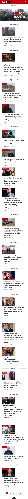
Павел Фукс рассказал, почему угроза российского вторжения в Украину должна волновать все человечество (13, 231)
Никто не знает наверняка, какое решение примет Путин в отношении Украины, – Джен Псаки (14, 284)
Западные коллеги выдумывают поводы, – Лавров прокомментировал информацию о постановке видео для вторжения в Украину (13, 338)
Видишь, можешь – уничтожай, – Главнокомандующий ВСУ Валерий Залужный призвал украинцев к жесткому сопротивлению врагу (14, 68)
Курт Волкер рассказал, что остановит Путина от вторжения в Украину (13, 359)
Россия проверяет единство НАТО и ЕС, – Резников (13, 457)
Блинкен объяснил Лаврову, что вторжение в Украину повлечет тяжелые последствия (13, 384)
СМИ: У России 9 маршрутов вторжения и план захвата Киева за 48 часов (14, 142)
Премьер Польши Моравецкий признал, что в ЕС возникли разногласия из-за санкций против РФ (14, 438)
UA (23, 1)
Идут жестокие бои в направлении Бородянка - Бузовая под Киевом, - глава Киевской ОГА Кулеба (20, 15)
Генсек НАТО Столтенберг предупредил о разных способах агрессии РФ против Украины (13, 180)
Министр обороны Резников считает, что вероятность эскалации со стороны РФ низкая (14, 310)
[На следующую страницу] (20, 493)
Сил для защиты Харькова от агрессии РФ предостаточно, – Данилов (14, 161)
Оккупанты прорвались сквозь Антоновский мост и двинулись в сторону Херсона (13, 96)
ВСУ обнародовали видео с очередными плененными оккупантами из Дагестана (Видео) (13, 117)
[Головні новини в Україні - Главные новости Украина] (6, 2)
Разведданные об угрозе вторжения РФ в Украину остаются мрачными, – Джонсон (12, 258)
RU (25, 1)
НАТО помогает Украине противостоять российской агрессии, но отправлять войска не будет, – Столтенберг (13, 411)
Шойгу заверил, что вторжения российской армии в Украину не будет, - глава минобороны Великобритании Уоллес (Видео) (13, 203)
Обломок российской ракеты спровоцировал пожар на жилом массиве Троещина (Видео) (14, 40)
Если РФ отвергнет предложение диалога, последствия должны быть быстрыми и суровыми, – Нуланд (13, 482)
